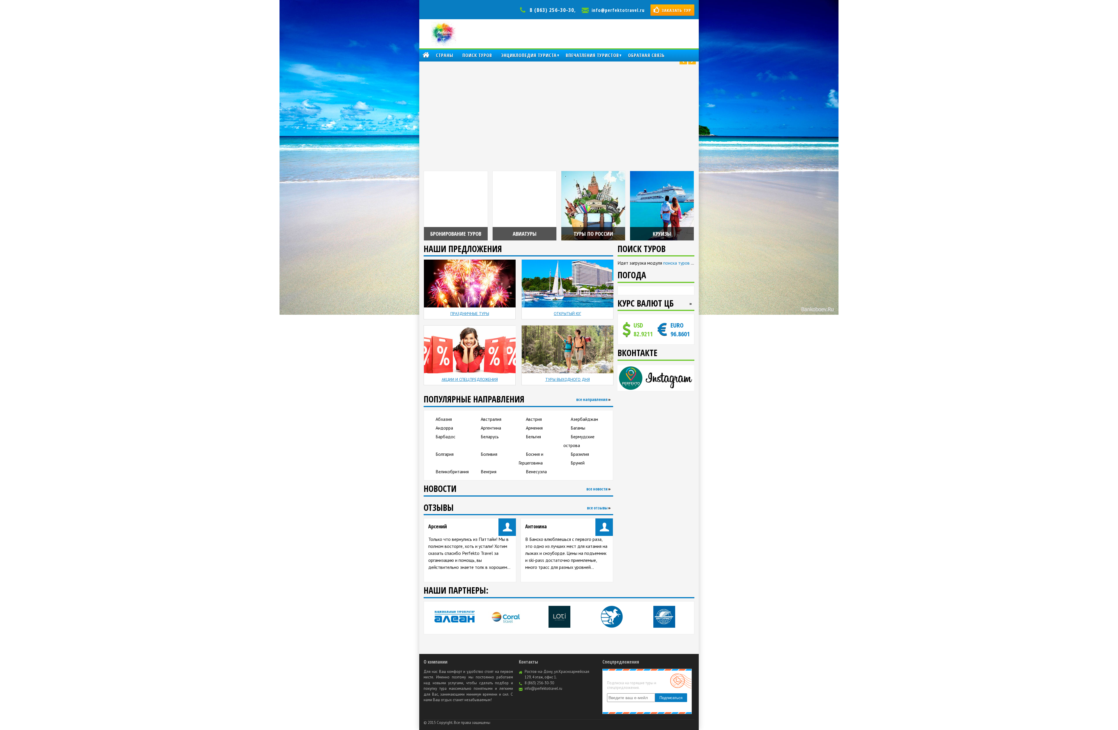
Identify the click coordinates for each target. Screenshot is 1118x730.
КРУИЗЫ (662, 233)
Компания (425, 55)
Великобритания (452, 471)
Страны (444, 55)
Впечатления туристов (592, 55)
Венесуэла (536, 471)
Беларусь (490, 436)
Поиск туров (477, 55)
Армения (534, 428)
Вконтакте (637, 353)
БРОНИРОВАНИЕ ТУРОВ (455, 233)
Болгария (445, 454)
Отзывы (439, 507)
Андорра (444, 428)
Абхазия (444, 419)
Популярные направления (474, 399)
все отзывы (597, 508)
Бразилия (580, 454)
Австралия (491, 419)
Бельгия (533, 436)
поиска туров (676, 263)
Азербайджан (584, 419)
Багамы (578, 428)
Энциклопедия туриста (529, 55)
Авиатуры (525, 233)
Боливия (489, 454)
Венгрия (488, 471)
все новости (597, 489)
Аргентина (491, 428)
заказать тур (676, 10)
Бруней (578, 463)
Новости (440, 489)
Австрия (534, 419)
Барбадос (445, 436)
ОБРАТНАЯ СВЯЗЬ (646, 55)
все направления (592, 399)
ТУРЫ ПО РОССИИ (593, 233)
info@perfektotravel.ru (618, 10)
